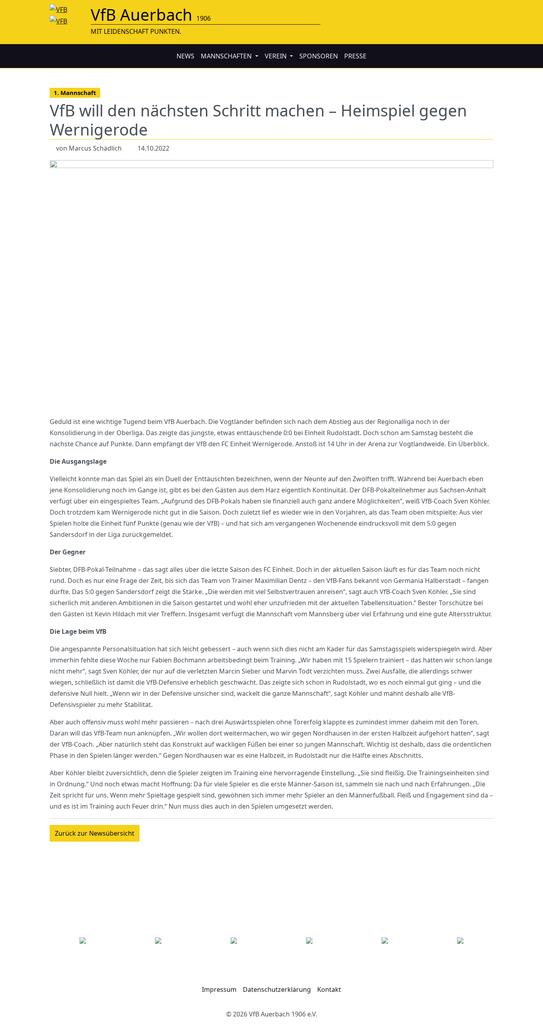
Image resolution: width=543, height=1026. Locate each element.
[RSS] (487, 11)
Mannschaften (227, 56)
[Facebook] (436, 11)
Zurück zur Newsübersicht (94, 833)
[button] (219, 990)
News (185, 56)
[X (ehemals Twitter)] (448, 11)
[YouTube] (474, 11)
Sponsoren (318, 56)
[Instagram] (461, 11)
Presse (355, 56)
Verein (276, 56)
